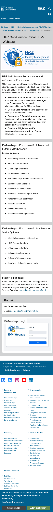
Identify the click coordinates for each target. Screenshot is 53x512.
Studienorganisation (37, 448)
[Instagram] (17, 380)
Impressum (9, 367)
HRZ (12, 27)
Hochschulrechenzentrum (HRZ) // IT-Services (34, 27)
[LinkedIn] (31, 380)
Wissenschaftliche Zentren (13, 440)
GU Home (4, 27)
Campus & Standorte (11, 483)
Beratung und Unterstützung (35, 456)
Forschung (8, 433)
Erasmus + (34, 415)
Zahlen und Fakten (10, 420)
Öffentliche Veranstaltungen (9, 401)
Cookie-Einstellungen (12, 370)
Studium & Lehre (36, 433)
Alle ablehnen (13, 507)
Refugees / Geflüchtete (38, 412)
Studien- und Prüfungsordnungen (37, 461)
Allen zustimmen (38, 507)
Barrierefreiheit (40, 367)
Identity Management (31, 30)
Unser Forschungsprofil (12, 443)
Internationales (35, 390)
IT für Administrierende (12, 30)
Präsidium (7, 476)
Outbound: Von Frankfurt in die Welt (39, 401)
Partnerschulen (35, 465)
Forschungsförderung (11, 445)
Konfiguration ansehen (13, 502)
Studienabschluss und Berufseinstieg (37, 451)
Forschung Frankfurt (11, 412)
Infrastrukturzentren (11, 448)
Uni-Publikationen (10, 405)
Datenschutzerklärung (23, 367)
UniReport (7, 410)
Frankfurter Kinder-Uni (12, 417)
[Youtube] (24, 380)
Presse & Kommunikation (10, 391)
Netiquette (26, 370)
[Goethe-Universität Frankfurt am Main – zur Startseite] (12, 9)
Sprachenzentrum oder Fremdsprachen (38, 418)
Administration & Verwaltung (9, 479)
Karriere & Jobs (9, 415)
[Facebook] (3, 380)
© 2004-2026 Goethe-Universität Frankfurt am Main (22, 363)
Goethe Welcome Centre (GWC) (38, 408)
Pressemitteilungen (10, 398)
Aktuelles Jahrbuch (10, 407)
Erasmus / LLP (35, 405)
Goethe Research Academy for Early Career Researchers (39, 425)
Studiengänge (34, 438)
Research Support (10, 438)
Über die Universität (11, 471)
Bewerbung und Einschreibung (35, 444)
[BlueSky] (10, 380)
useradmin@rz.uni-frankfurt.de (33, 290)
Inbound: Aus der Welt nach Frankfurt (37, 396)
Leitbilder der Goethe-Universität (11, 487)
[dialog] (26, 501)
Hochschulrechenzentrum (10, 19)
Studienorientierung (36, 440)
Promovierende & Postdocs (10, 451)
